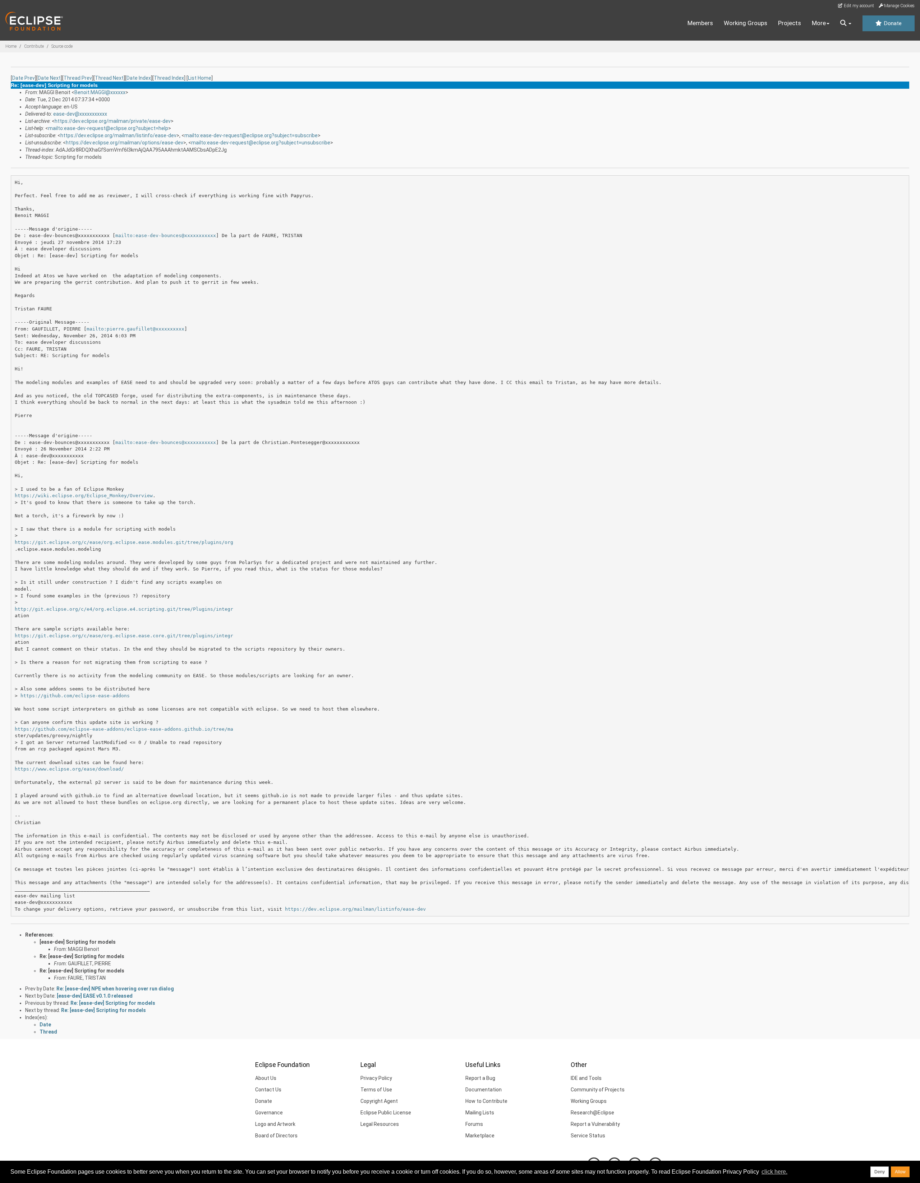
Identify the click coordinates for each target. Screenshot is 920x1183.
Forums (474, 1124)
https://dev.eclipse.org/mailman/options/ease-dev (124, 142)
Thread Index (169, 78)
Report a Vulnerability (595, 1124)
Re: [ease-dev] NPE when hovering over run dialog (115, 989)
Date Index (138, 78)
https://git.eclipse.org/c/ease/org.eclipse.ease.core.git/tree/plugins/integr (124, 635)
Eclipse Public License (385, 1112)
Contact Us (268, 1089)
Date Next (49, 78)
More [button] (819, 23)
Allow (900, 1171)
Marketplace (479, 1135)
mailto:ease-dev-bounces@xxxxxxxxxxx (165, 235)
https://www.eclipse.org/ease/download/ (69, 769)
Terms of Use (376, 1089)
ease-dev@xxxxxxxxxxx (80, 114)
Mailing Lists (479, 1112)
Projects (789, 23)
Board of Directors (276, 1135)
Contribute (34, 46)
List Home (199, 78)
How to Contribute (486, 1101)
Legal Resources (379, 1124)
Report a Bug (480, 1078)
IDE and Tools (586, 1078)
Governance (269, 1112)
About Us (265, 1078)
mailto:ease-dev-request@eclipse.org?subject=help (108, 128)
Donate (892, 23)
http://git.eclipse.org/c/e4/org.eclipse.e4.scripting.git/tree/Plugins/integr (124, 609)
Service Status (588, 1135)
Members (700, 23)
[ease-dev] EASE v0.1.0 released (95, 996)
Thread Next (109, 78)
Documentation (483, 1089)
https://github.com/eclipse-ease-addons (75, 695)
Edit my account (858, 5)
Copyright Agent (379, 1101)
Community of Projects (598, 1089)
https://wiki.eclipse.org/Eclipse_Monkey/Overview (84, 495)
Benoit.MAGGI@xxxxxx (99, 92)
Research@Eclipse (592, 1112)
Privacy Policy (376, 1078)
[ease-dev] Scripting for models (78, 942)
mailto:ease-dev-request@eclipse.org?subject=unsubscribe (260, 142)
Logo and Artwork (275, 1124)
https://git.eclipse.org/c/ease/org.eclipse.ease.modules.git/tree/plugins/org (124, 542)
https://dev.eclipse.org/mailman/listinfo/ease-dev (118, 135)
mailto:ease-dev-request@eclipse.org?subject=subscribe (251, 135)
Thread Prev (78, 78)
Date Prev (23, 78)
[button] (845, 23)
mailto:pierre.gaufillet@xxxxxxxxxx (135, 329)
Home (11, 46)
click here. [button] (774, 1172)
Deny (879, 1171)
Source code (62, 46)
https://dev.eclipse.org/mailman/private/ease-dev (113, 121)
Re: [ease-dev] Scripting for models (82, 956)
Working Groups (745, 23)
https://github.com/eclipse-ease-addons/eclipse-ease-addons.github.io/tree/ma (124, 729)
